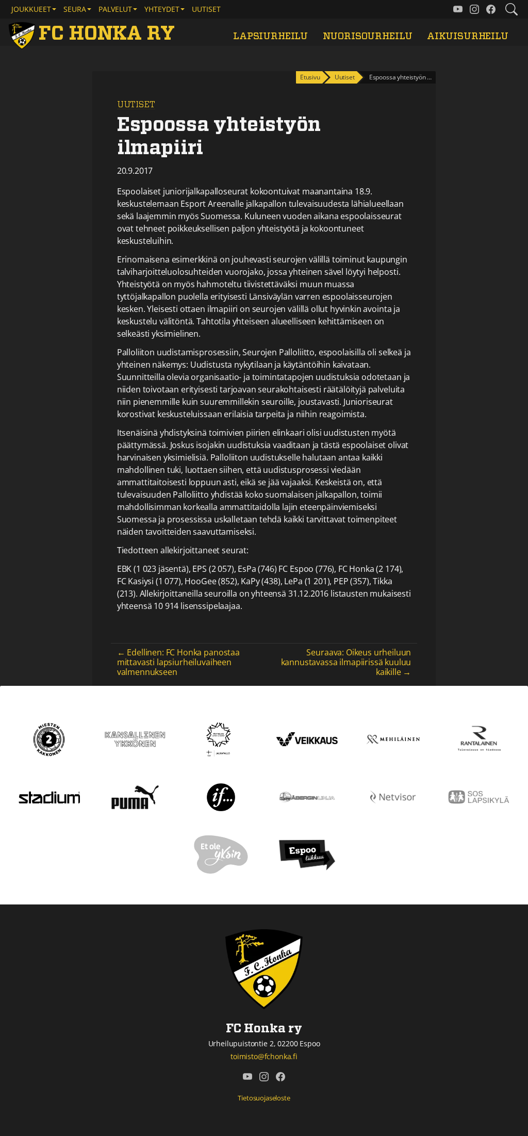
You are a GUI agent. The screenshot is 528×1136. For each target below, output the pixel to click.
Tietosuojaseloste (264, 1097)
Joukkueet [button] (31, 9)
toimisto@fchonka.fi (264, 1056)
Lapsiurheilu (270, 36)
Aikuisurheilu (467, 36)
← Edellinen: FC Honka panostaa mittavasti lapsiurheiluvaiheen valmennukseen (178, 662)
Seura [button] (74, 9)
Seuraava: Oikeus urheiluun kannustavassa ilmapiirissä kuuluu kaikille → (346, 662)
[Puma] (135, 796)
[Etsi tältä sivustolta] (511, 9)
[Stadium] (49, 796)
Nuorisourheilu (367, 36)
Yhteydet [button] (161, 9)
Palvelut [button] (115, 9)
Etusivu (310, 77)
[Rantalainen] (478, 738)
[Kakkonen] (49, 738)
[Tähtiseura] (221, 738)
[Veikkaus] (307, 738)
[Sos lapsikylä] (478, 796)
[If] (221, 796)
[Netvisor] (393, 796)
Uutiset (206, 9)
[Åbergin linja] (307, 796)
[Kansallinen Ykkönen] (135, 738)
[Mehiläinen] (393, 738)
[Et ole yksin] (221, 854)
